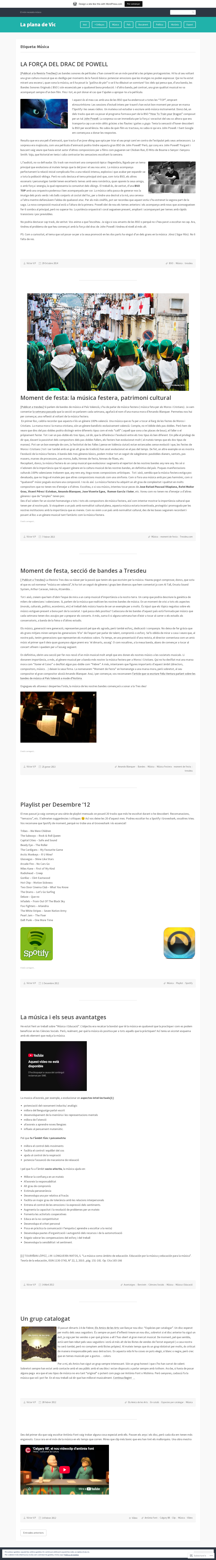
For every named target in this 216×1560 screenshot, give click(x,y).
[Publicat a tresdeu (31, 407)
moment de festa (169, 536)
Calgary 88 (165, 1517)
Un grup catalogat (45, 1318)
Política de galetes (71, 1555)
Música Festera (164, 766)
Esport (189, 24)
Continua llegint (124, 1378)
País (129, 24)
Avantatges (129, 1284)
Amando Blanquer (126, 766)
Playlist (179, 983)
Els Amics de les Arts (107, 1328)
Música (115, 24)
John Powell (91, 118)
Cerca (193, 12)
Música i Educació (184, 1284)
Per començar (133, 4)
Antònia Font (151, 1517)
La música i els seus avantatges (63, 1017)
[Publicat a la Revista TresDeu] (38, 73)
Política (159, 24)
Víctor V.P (31, 263)
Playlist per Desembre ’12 (55, 804)
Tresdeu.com (186, 536)
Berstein (142, 1284)
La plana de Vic (38, 24)
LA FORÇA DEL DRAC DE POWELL (64, 64)
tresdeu (189, 263)
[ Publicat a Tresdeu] (32, 580)
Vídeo (190, 1517)
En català (154, 1402)
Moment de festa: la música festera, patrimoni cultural (95, 398)
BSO (171, 263)
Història (175, 24)
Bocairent (143, 24)
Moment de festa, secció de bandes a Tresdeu (83, 570)
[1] (22, 1256)
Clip (174, 1517)
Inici (85, 24)
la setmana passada (44, 411)
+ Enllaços (99, 24)
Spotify (189, 983)
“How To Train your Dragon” (166, 114)
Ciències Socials (156, 1284)
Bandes (141, 766)
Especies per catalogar (172, 1402)
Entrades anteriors (33, 1532)
